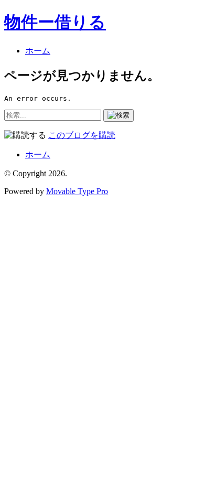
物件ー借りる (55, 22)
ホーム (37, 50)
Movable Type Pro (77, 191)
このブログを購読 (81, 135)
